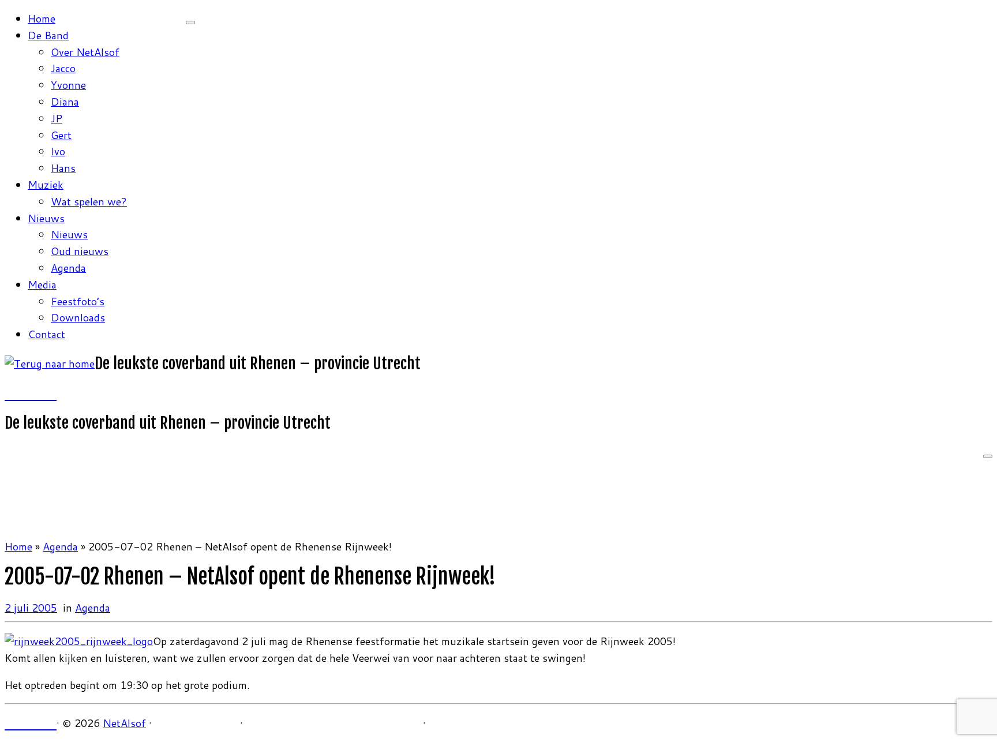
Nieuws (46, 218)
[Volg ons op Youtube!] (30, 393)
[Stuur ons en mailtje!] (41, 393)
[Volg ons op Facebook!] (10, 393)
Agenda (68, 267)
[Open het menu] (987, 456)
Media (42, 284)
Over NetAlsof (85, 51)
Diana (65, 101)
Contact (46, 334)
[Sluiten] (190, 22)
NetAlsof (124, 722)
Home (41, 18)
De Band (48, 35)
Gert (61, 135)
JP (56, 118)
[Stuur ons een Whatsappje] (51, 393)
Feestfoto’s (77, 301)
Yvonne (68, 84)
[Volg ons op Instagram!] (20, 393)
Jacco (63, 68)
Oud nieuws (79, 250)
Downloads (78, 317)
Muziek (45, 184)
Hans (63, 167)
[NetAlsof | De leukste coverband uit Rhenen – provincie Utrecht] (50, 363)
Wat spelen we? (89, 201)
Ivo (58, 151)
